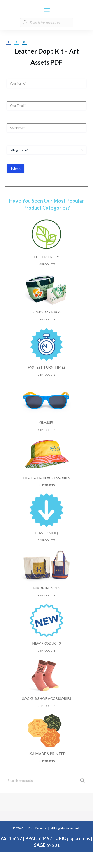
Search (82, 780)
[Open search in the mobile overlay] (46, 22)
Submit (16, 168)
